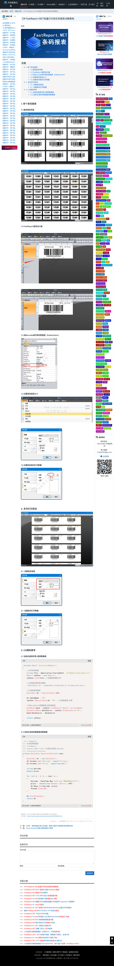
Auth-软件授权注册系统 (103, 117)
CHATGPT (103, 132)
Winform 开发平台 (101, 280)
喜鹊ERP (99, 397)
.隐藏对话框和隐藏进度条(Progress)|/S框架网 (49, 902)
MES (102, 215)
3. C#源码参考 (31, 90)
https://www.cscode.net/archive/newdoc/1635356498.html (44, 816)
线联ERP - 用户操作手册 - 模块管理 (15, 108)
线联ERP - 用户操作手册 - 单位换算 (15, 74)
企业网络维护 (100, 345)
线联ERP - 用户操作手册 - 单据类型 (15, 121)
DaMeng (109, 172)
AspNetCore (100, 114)
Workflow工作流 (101, 286)
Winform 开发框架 (101, 277)
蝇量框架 (99, 416)
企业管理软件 (73, 4)
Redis (103, 240)
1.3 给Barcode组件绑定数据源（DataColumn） (48, 75)
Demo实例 (107, 182)
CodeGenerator (107, 135)
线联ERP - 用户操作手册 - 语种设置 (15, 99)
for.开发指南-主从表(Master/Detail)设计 (46, 916)
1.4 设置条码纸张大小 (38, 77)
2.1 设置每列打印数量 (38, 87)
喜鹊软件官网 (73, 952)
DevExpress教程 (101, 188)
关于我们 (92, 4)
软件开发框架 (100, 354)
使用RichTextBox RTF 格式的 (41, 910)
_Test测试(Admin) (9, 62)
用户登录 (101, 4)
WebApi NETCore (107, 265)
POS (98, 234)
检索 (108, 4)
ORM (105, 231)
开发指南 (105, 332)
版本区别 (99, 296)
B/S (102, 120)
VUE (103, 262)
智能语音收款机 (107, 425)
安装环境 (106, 293)
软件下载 (108, 366)
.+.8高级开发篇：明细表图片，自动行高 (46, 934)
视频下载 (106, 379)
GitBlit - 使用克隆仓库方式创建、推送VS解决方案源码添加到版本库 (49, 826)
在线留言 (69, 955)
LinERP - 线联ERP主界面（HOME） (15, 47)
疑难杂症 (99, 413)
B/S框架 (41, 4)
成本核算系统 (106, 302)
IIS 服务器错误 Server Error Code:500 (16, 28)
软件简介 (105, 351)
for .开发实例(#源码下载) (40, 937)
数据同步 (99, 385)
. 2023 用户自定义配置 (40, 896)
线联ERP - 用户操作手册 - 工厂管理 (15, 94)
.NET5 (107, 101)
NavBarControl (101, 225)
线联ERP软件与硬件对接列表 (13, 77)
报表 (104, 296)
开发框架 (105, 329)
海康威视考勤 (100, 317)
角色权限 (99, 323)
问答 (97, 4)
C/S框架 (31, 4)
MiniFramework (101, 219)
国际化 (107, 314)
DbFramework (100, 179)
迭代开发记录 (100, 311)
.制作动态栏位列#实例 (39, 922)
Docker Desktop (101, 191)
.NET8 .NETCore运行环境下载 (13, 30)
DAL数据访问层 (101, 172)
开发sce (105, 323)
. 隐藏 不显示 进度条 (38, 928)
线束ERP (99, 403)
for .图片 (34, 905)
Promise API (100, 237)
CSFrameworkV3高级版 (103, 154)
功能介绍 (108, 311)
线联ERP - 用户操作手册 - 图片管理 (15, 72)
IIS (104, 209)
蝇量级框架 (106, 413)
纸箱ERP (99, 425)
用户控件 (108, 419)
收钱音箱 (99, 382)
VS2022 (99, 259)
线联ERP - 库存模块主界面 (12, 45)
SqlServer (99, 252)
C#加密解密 (100, 129)
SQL (104, 246)
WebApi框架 (51, 4)
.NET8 (108, 105)
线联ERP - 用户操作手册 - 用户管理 (15, 133)
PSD (106, 237)
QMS (110, 237)
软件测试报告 (106, 348)
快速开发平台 (100, 339)
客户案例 (99, 336)
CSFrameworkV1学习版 (103, 148)
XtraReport (100, 293)
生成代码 (105, 376)
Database (99, 175)
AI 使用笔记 (7, 25)
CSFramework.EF (101, 142)
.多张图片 (36, 893)
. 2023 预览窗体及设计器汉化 (43, 940)
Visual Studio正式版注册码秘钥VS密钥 (39, 828)
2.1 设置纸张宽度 (36, 85)
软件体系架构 (100, 366)
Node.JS (99, 228)
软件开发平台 (100, 357)
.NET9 (98, 108)
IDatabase (99, 209)
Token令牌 (106, 256)
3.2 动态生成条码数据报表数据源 (42, 95)
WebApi (99, 265)
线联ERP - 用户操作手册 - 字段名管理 (16, 106)
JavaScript (99, 212)
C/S (98, 132)
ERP (109, 200)
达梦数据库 (100, 305)
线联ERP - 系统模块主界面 (12, 40)
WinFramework (101, 283)
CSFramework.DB (101, 138)
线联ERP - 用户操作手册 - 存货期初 (15, 84)
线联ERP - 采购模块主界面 (12, 59)
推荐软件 (99, 391)
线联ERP (105, 400)
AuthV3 (107, 114)
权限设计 (108, 345)
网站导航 (46, 955)
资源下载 (84, 4)
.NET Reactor (100, 101)
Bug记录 (102, 126)
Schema (103, 243)
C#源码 (107, 129)
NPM (104, 228)
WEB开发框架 (100, 271)
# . (41, 887)
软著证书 (99, 373)
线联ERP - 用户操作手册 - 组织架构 (15, 130)
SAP (98, 243)
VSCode (105, 259)
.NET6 (98, 105)
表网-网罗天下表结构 (60, 952)
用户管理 (105, 416)
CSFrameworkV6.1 (102, 166)
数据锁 (105, 382)
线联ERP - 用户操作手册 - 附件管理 (15, 69)
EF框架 (98, 197)
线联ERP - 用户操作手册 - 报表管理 (15, 103)
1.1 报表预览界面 (36, 70)
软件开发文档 (100, 360)
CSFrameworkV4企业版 (103, 157)
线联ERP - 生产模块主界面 (12, 33)
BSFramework (106, 123)
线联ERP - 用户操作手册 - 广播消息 (15, 111)
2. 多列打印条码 (32, 82)
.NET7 (103, 105)
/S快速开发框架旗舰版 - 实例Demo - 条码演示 (42, 931)
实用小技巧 (100, 379)
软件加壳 (99, 351)
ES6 (98, 203)
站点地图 (53, 955)
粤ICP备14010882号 (70, 958)
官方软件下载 (100, 314)
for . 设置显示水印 (37, 925)
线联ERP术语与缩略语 (10, 52)
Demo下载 (99, 185)
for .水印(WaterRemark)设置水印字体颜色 (48, 907)
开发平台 (99, 332)
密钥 (110, 342)
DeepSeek (109, 179)
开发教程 (99, 329)
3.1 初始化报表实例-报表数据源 (42, 92)
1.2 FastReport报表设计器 (40, 72)
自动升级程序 (100, 431)
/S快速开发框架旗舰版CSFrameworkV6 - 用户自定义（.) (51, 943)
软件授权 (108, 360)
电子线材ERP (100, 308)
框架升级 (108, 339)
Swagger (106, 252)
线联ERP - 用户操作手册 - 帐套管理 (15, 96)
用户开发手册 (100, 419)
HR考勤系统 (107, 206)
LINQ (98, 215)
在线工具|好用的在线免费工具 (13, 57)
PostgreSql (104, 234)
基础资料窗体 (100, 320)
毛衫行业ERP (100, 342)
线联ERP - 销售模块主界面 (12, 35)
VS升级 (99, 262)
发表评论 (90, 873)
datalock (106, 175)
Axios (98, 120)
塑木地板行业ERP (101, 388)
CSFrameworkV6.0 (102, 163)
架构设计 (108, 320)
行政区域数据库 (101, 410)
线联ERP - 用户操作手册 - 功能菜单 (15, 125)
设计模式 (99, 376)
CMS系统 (99, 135)
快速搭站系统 (106, 336)
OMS (108, 228)
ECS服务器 (100, 194)
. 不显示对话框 (36, 913)
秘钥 (106, 342)
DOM (108, 191)
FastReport (108, 203)
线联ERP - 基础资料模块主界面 (13, 67)
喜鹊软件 (105, 397)
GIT (98, 206)
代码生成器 (107, 305)
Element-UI (105, 197)
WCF (107, 262)
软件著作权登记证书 (102, 98)
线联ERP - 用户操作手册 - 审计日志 (15, 113)
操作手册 (99, 302)
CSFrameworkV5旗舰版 (103, 160)
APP (103, 111)
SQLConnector (101, 249)
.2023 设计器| (41, 890)
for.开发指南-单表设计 (40, 899)
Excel (101, 203)
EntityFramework (101, 200)
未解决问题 (100, 394)
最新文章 (24, 4)
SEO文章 (99, 246)
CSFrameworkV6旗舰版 (103, 169)
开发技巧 (105, 326)
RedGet (99, 240)
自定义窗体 (100, 428)
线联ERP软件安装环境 (10, 79)
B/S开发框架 (108, 120)
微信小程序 (106, 391)
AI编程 (98, 111)
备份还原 (99, 299)
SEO (108, 243)
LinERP (106, 212)
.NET (110, 98)
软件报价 (99, 348)
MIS (108, 219)
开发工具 (99, 326)
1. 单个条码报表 (32, 67)
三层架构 (105, 373)
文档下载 (106, 394)
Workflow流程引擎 (102, 289)
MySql (104, 222)
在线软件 (99, 422)
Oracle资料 (100, 231)
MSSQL (99, 222)
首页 (11, 11)
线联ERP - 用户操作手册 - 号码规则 (15, 123)
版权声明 (76, 955)
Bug (98, 126)
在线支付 (105, 422)
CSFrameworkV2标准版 (103, 151)
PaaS (110, 231)
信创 (103, 406)
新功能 (98, 406)
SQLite (108, 249)
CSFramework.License (103, 145)
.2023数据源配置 (38, 919)
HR (101, 206)
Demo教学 (99, 182)
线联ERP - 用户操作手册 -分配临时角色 (16, 128)
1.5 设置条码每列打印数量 (40, 80)
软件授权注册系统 (101, 363)
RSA (108, 240)
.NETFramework (106, 108)
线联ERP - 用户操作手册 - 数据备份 (15, 91)
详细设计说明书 (107, 403)
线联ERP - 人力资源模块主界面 (13, 38)
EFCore (106, 194)
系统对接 (99, 400)
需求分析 (109, 410)
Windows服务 (100, 274)
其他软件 (62, 4)
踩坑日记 (105, 299)
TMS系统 (99, 256)
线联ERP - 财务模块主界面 (12, 42)
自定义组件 (107, 428)
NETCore (108, 225)
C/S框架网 (47, 952)
